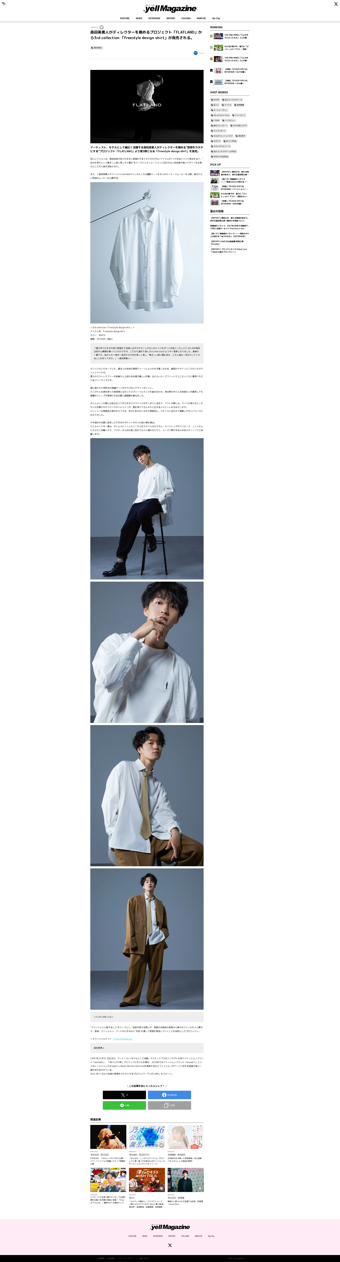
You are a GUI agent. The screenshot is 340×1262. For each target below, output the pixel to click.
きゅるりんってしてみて (223, 136)
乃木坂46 (134, 1155)
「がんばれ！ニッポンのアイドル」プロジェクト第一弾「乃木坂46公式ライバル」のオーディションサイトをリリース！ (147, 1161)
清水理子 (241, 136)
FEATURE (124, 18)
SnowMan (173, 1198)
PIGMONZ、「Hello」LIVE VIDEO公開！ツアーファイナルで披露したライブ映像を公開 (108, 1161)
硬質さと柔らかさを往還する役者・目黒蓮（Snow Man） (185, 1202)
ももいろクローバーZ (222, 146)
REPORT (171, 18)
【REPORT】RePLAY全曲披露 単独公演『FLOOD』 (226, 242)
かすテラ (217, 141)
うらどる (105, 1155)
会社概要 (100, 1258)
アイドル (227, 105)
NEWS (139, 18)
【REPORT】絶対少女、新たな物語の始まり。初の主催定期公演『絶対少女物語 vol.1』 (229, 219)
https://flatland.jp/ (123, 1038)
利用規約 (111, 1258)
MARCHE (201, 18)
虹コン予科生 (231, 141)
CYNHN (216, 120)
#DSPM (216, 100)
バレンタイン (240, 115)
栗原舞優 (240, 105)
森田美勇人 (98, 48)
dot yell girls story (221, 115)
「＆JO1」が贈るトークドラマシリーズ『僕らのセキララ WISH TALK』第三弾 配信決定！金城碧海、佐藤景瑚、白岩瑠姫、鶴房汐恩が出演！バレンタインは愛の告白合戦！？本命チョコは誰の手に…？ (146, 1204)
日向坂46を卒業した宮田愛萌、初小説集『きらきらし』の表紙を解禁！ (185, 1159)
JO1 (132, 1198)
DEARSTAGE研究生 (221, 156)
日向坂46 (182, 1155)
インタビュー (230, 120)
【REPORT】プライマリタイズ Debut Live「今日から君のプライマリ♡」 (228, 250)
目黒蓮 (182, 1198)
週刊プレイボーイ (221, 125)
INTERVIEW (154, 18)
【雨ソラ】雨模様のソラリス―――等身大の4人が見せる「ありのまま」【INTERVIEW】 (229, 235)
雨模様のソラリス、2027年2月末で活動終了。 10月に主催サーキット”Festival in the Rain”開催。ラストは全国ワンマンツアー (230, 227)
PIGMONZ (96, 1155)
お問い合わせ (144, 1258)
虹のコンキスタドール (233, 100)
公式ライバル (145, 1155)
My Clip (216, 18)
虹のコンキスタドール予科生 (225, 151)
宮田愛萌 (172, 1155)
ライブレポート (220, 131)
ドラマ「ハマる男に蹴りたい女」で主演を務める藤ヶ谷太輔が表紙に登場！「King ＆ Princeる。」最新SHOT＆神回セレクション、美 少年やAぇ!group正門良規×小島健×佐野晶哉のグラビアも (108, 1200)
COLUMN (185, 18)
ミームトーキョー (221, 110)
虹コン (216, 105)
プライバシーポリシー (126, 1258)
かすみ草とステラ (240, 125)
